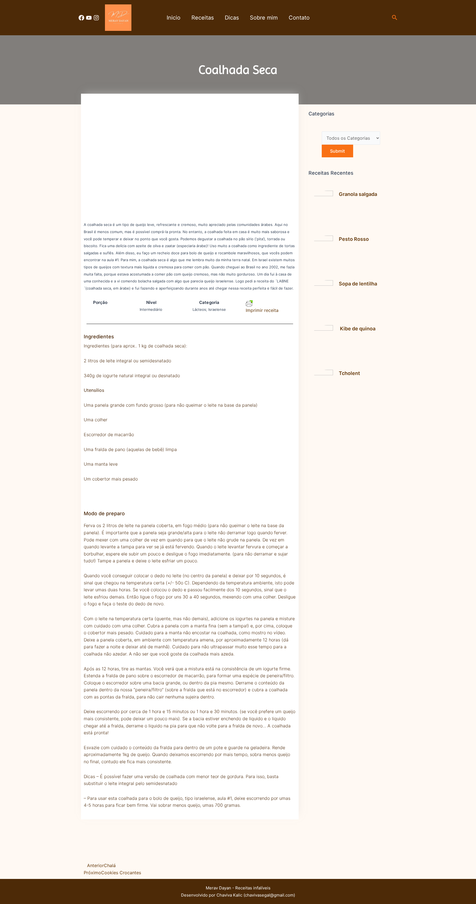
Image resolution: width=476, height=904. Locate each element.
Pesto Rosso (354, 239)
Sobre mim (264, 17)
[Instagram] (96, 18)
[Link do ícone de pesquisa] (395, 18)
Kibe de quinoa (357, 328)
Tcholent (349, 373)
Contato (299, 17)
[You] (89, 18)
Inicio (173, 17)
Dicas (232, 17)
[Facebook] (81, 18)
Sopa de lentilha (358, 284)
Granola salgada (358, 194)
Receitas (202, 17)
